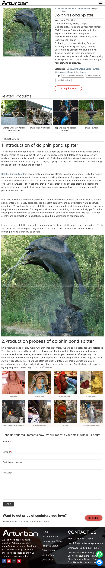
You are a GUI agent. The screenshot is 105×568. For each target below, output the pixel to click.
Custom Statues (50, 536)
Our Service (48, 555)
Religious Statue (50, 545)
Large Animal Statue (76, 69)
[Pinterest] (19, 561)
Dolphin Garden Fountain (14, 174)
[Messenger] (99, 562)
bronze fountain (93, 76)
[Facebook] (4, 561)
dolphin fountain (63, 80)
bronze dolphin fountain (73, 76)
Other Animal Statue (64, 72)
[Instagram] (14, 561)
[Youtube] (9, 561)
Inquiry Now (69, 88)
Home (57, 8)
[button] (100, 3)
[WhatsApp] (99, 554)
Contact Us (47, 559)
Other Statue (68, 8)
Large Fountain (83, 8)
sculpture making (14, 549)
